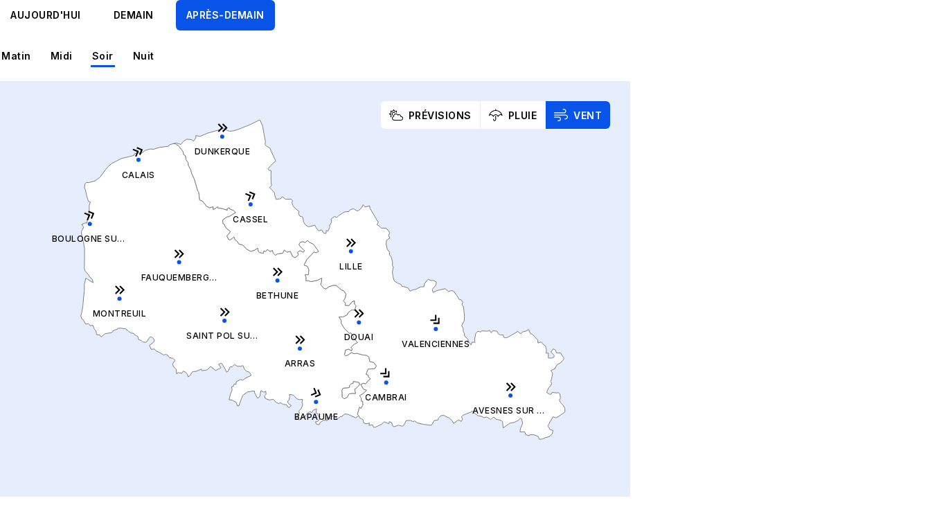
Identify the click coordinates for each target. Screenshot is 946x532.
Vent (587, 115)
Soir (103, 56)
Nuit (143, 56)
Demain (134, 15)
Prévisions (440, 115)
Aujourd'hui (45, 15)
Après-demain (225, 15)
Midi (62, 56)
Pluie (522, 115)
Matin (16, 56)
